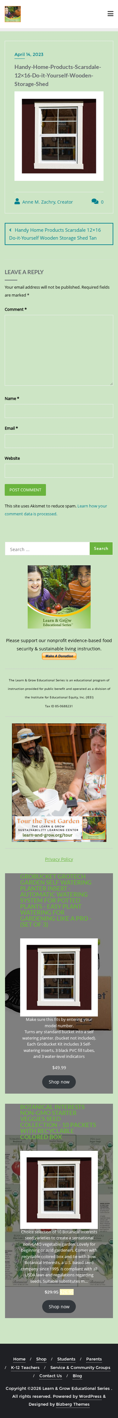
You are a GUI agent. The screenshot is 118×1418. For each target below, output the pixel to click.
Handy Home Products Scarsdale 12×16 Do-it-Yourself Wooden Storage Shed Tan (55, 234)
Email (11, 428)
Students (66, 1358)
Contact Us (50, 1375)
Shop (41, 1358)
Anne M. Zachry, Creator (47, 202)
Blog (77, 1375)
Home (19, 1358)
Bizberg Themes (73, 1404)
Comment (16, 309)
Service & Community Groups (80, 1367)
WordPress (90, 1396)
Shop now (59, 1082)
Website (12, 458)
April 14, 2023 (28, 54)
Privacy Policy (59, 859)
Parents (94, 1358)
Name (12, 398)
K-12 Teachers (25, 1367)
